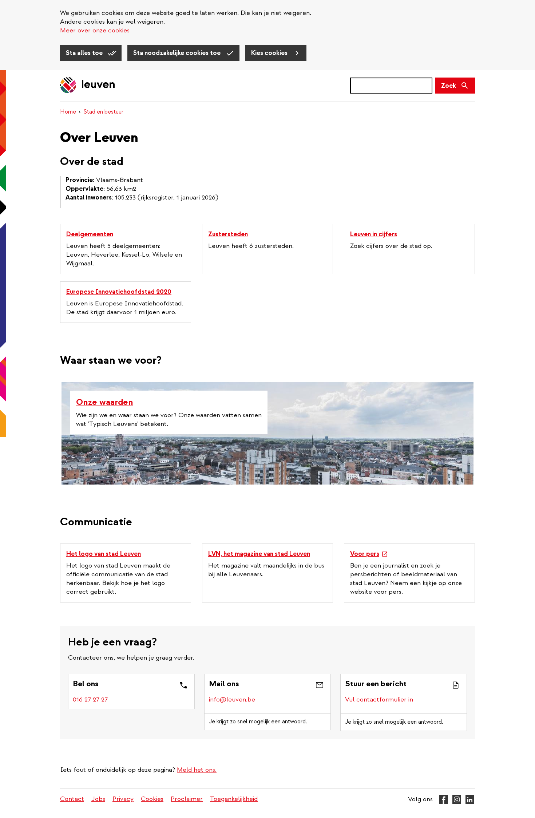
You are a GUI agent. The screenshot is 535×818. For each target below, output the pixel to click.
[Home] (87, 86)
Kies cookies (270, 53)
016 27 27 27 (90, 699)
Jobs (98, 799)
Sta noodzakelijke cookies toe (177, 53)
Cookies (152, 799)
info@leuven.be (232, 699)
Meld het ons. (197, 770)
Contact (72, 799)
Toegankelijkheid (234, 799)
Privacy (123, 799)
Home (68, 111)
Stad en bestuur (103, 111)
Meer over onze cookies (95, 30)
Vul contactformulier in (379, 699)
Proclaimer (187, 799)
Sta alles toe (85, 53)
